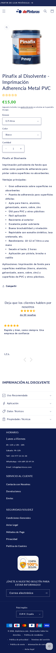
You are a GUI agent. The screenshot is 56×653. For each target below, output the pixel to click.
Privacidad (11, 539)
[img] (28, 311)
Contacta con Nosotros (18, 484)
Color (5, 128)
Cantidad (6, 142)
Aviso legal (30, 649)
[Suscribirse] (46, 593)
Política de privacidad (18, 640)
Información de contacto (38, 644)
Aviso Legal (12, 525)
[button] (3, 11)
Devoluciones (13, 491)
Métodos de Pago (15, 532)
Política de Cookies (16, 546)
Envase (5, 115)
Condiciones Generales (18, 518)
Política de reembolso (33, 635)
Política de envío (17, 644)
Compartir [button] (11, 286)
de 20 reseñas (28, 315)
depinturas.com (21, 631)
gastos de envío (27, 107)
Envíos (9, 498)
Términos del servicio (40, 640)
